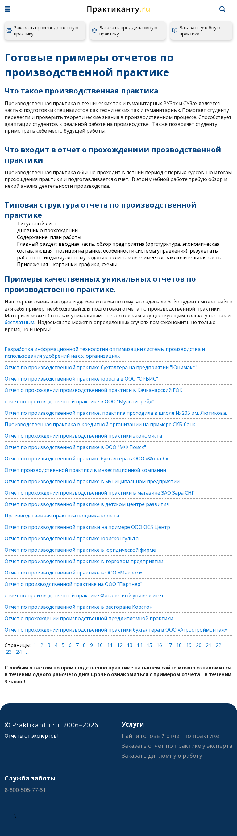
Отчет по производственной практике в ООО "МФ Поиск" (75, 447)
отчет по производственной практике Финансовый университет (84, 595)
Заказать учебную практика (200, 30)
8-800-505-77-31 (25, 789)
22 (218, 645)
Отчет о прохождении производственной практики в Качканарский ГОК (93, 390)
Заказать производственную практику (46, 30)
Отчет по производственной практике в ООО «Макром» (74, 572)
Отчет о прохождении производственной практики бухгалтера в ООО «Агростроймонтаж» (116, 629)
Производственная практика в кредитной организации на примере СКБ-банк (100, 424)
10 (100, 645)
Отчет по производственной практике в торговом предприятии (84, 561)
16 (159, 645)
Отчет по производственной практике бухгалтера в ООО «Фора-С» (86, 458)
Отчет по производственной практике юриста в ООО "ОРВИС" (81, 378)
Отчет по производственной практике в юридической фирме (80, 549)
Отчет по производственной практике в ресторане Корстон (78, 606)
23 (9, 652)
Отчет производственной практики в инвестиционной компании (85, 470)
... (27, 652)
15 (149, 645)
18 (179, 645)
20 (199, 645)
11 (110, 645)
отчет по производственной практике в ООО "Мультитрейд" (79, 401)
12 (120, 645)
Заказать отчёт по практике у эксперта (177, 745)
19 (189, 645)
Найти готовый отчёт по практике (170, 735)
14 (139, 645)
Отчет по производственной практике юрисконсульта (72, 538)
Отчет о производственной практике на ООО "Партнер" (73, 584)
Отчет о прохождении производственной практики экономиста (83, 435)
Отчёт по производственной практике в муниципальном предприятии (92, 481)
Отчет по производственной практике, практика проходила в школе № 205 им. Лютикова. (116, 413)
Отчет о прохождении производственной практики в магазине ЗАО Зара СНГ (99, 492)
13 (129, 645)
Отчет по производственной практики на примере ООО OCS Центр (87, 527)
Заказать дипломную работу (162, 755)
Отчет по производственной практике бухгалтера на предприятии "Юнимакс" (101, 367)
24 (19, 652)
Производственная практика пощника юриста (62, 515)
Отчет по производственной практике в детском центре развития (87, 504)
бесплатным (19, 322)
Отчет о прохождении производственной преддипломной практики (89, 618)
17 (169, 645)
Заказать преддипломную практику (128, 30)
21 (208, 645)
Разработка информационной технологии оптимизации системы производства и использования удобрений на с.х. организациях (105, 352)
